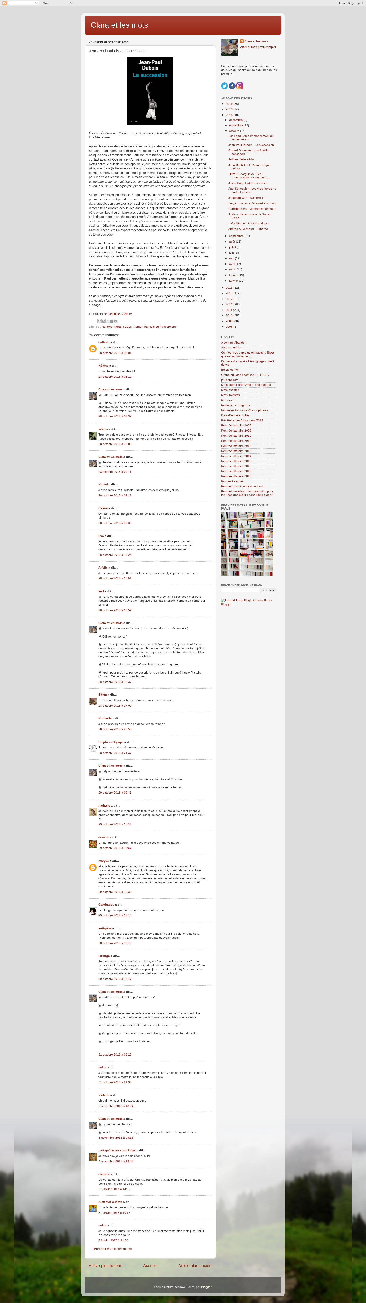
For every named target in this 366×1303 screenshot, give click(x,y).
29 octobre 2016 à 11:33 (114, 824)
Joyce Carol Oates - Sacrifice (247, 183)
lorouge (104, 956)
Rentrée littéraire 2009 (236, 430)
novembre (236, 125)
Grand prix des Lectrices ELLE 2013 (245, 374)
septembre (236, 236)
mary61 (103, 861)
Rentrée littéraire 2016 (117, 326)
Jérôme (103, 837)
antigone (104, 928)
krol (101, 591)
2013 (229, 299)
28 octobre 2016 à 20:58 (115, 729)
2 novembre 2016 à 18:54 (115, 1106)
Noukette (105, 718)
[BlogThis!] (103, 321)
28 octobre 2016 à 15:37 (115, 682)
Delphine (114, 314)
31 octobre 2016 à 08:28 (115, 1054)
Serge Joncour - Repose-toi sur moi (252, 203)
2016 (229, 115)
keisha (103, 429)
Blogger (206, 1287)
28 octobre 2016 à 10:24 (115, 554)
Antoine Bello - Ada (241, 159)
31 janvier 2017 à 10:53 (114, 1212)
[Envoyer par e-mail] (99, 321)
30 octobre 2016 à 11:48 (114, 943)
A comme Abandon (233, 342)
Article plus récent (105, 1265)
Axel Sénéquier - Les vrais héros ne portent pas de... (252, 190)
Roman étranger (232, 481)
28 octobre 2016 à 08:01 (115, 353)
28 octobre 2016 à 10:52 (115, 610)
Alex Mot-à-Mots (110, 1202)
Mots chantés (230, 389)
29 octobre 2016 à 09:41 (115, 792)
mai (232, 258)
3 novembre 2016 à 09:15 (115, 1137)
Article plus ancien (195, 1265)
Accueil (150, 1265)
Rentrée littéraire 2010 (236, 435)
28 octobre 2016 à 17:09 (115, 705)
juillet (233, 247)
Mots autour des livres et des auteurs (246, 384)
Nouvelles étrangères (235, 405)
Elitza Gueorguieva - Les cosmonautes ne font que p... (249, 175)
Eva (101, 536)
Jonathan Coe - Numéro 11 (246, 197)
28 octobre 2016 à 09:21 (115, 495)
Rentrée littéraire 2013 (236, 451)
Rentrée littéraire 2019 (236, 476)
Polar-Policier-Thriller (235, 415)
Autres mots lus (231, 347)
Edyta (102, 694)
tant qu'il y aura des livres (117, 1150)
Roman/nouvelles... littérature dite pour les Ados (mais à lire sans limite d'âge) (247, 493)
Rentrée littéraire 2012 (236, 445)
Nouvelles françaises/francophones (244, 410)
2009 (229, 321)
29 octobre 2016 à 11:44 (114, 848)
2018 (229, 109)
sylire (102, 1067)
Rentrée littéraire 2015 (236, 461)
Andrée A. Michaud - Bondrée (248, 229)
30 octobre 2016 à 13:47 (115, 978)
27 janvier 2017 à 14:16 (114, 1189)
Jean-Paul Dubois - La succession (251, 145)
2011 (229, 310)
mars (233, 269)
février (233, 275)
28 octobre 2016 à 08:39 (115, 416)
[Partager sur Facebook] (112, 321)
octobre (234, 131)
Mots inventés (230, 395)
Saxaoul (104, 1174)
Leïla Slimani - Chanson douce (248, 223)
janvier (234, 280)
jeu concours (229, 380)
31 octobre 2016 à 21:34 (115, 1082)
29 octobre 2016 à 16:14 (115, 915)
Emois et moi (229, 369)
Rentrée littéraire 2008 (236, 425)
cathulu (104, 342)
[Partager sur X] (107, 321)
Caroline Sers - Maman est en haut (251, 208)
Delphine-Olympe (110, 742)
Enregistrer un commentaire (113, 1248)
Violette (127, 314)
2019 (229, 103)
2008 (229, 326)
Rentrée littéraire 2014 (236, 456)
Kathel (103, 484)
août (232, 241)
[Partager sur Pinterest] (116, 321)
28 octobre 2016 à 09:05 (115, 444)
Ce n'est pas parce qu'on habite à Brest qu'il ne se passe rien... (247, 354)
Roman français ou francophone (155, 326)
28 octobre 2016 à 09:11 (114, 471)
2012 (229, 304)
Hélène (103, 365)
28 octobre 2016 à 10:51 (115, 578)
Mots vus (227, 400)
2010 (229, 315)
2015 (229, 287)
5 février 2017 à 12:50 (113, 1240)
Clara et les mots (119, 25)
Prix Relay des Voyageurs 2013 (242, 420)
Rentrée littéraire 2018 (236, 471)
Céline (103, 508)
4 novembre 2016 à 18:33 (115, 1161)
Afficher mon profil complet (258, 47)
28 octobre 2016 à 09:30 (115, 523)
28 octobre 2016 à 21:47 (115, 753)
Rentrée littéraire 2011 (236, 440)
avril (232, 264)
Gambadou (106, 904)
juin (232, 252)
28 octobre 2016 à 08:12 (115, 376)
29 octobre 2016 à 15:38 (115, 891)
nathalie (104, 805)
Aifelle (103, 567)
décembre (236, 120)
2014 (229, 293)
